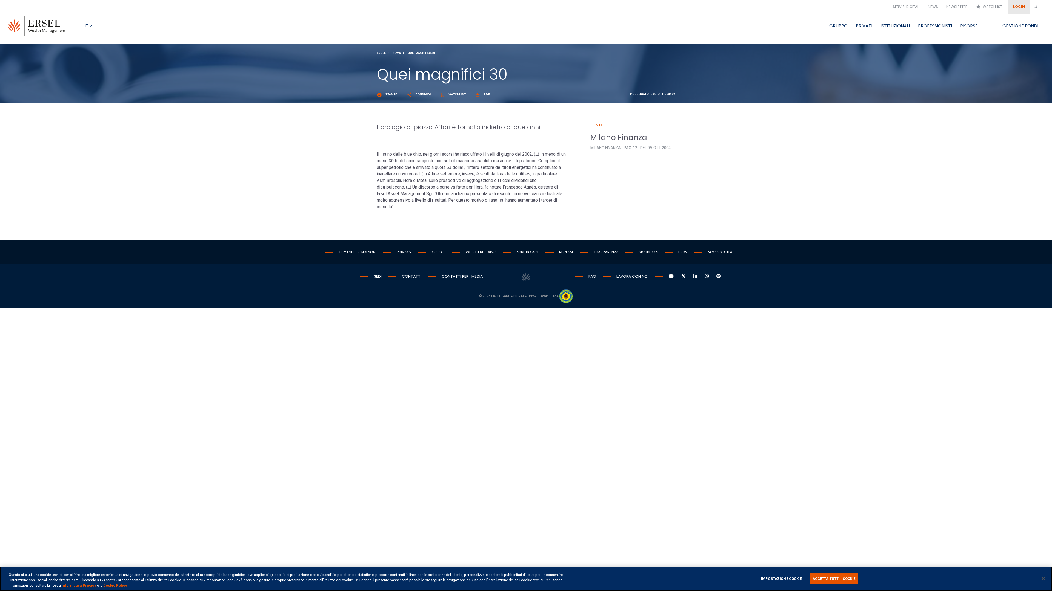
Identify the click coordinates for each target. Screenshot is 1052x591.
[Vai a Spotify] (718, 276)
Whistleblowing (481, 252)
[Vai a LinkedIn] (695, 276)
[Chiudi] (1043, 578)
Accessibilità (720, 252)
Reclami (566, 252)
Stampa (387, 94)
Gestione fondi (1020, 26)
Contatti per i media (462, 276)
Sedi (378, 276)
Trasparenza (606, 252)
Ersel (381, 53)
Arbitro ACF (527, 252)
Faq (592, 276)
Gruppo (838, 26)
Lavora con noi (632, 276)
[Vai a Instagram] (707, 276)
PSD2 (682, 252)
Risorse (969, 26)
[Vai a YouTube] (671, 276)
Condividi (419, 94)
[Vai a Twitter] (683, 276)
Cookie (438, 252)
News (933, 6)
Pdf (482, 94)
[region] (526, 579)
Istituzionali (895, 26)
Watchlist (989, 6)
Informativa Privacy (79, 585)
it (86, 26)
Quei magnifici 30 (421, 53)
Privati (864, 26)
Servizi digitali (906, 6)
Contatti (411, 276)
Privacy (404, 252)
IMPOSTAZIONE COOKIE (781, 578)
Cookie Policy (115, 585)
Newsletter (957, 6)
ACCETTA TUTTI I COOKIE (834, 578)
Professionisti (935, 26)
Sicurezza (648, 252)
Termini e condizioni (357, 252)
